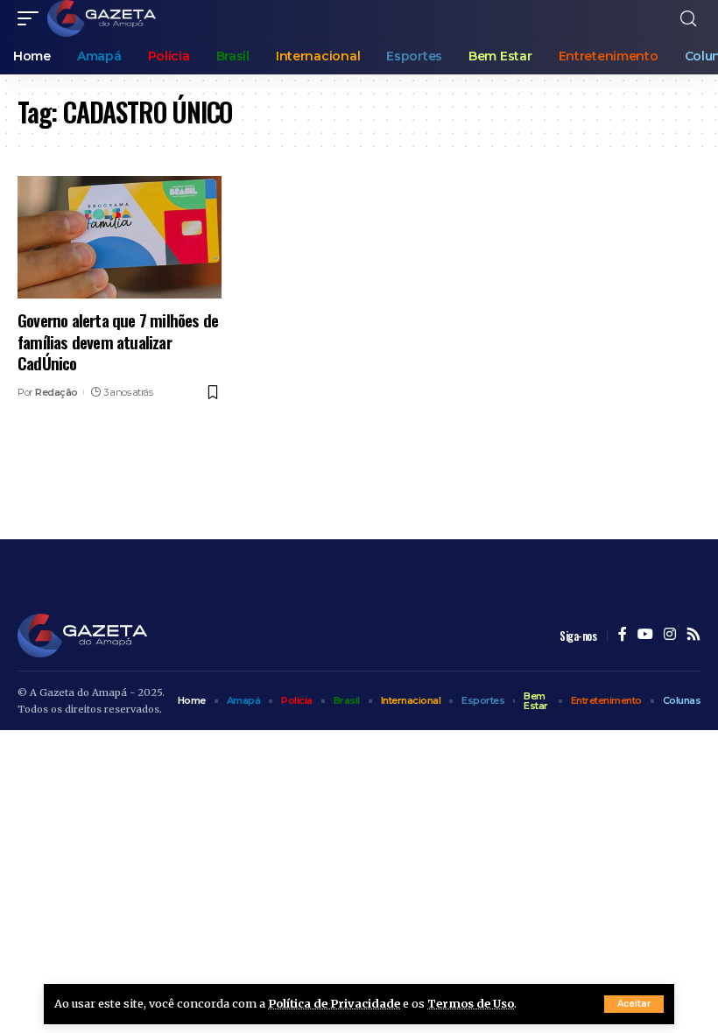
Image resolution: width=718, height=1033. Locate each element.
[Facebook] (622, 635)
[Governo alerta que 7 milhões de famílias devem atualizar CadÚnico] (120, 237)
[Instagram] (670, 635)
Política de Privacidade (334, 1003)
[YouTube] (645, 635)
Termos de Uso (470, 1003)
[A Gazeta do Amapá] (101, 18)
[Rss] (693, 635)
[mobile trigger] (32, 18)
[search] (688, 18)
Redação (56, 392)
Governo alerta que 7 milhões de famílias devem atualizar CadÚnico (118, 341)
